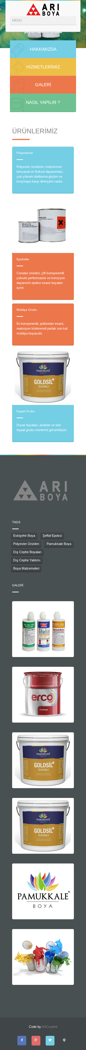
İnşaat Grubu (26, 411)
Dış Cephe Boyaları (27, 552)
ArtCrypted (49, 1027)
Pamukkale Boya (59, 544)
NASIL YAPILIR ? (43, 102)
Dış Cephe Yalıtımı (26, 560)
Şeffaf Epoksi (52, 535)
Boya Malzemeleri (26, 568)
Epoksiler (23, 259)
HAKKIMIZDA (43, 49)
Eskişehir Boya (24, 535)
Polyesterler (25, 153)
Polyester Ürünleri (26, 544)
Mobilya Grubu (27, 309)
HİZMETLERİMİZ (43, 66)
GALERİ (43, 84)
